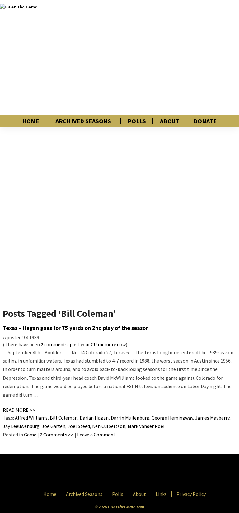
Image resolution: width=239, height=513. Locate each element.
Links (161, 494)
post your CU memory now (98, 344)
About (169, 121)
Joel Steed (79, 426)
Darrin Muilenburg (130, 418)
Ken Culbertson (108, 426)
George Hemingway (172, 418)
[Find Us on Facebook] (105, 473)
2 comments (54, 344)
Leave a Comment (96, 434)
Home (30, 121)
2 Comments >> (57, 434)
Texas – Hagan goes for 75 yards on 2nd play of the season (76, 327)
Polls (137, 121)
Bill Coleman (63, 418)
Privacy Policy (191, 494)
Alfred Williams (31, 418)
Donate (205, 121)
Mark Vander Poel (146, 426)
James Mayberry (212, 418)
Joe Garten (53, 426)
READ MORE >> (19, 410)
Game (30, 434)
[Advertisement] (167, 57)
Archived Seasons (83, 121)
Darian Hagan (94, 418)
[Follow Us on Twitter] (133, 473)
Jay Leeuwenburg (21, 426)
